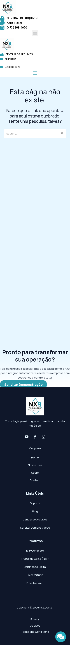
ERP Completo (35, 550)
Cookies (35, 625)
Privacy (35, 619)
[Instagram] (43, 437)
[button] (35, 33)
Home (35, 457)
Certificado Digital (35, 567)
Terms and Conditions (35, 632)
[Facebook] (35, 437)
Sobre (35, 473)
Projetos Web (35, 583)
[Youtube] (27, 437)
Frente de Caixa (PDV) (35, 559)
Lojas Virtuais (35, 575)
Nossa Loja (35, 465)
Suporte (35, 503)
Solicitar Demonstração (35, 527)
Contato (35, 480)
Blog (35, 511)
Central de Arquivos (35, 519)
